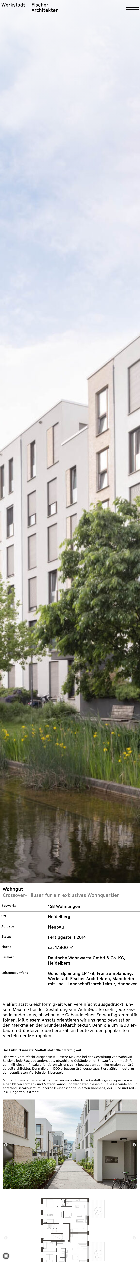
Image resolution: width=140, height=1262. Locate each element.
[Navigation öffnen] (132, 8)
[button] (6, 1144)
